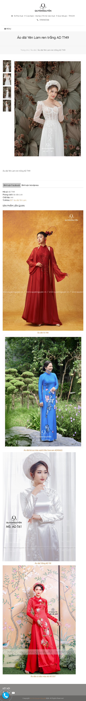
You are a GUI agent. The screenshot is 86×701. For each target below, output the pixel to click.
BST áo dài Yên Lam (18, 200)
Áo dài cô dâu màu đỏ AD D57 (43, 676)
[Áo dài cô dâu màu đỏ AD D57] (43, 619)
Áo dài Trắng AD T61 (43, 563)
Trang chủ (25, 50)
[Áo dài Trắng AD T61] (43, 506)
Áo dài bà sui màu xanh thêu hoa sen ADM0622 (43, 450)
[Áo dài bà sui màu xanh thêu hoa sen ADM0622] (43, 391)
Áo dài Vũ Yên (43, 333)
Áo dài (33, 50)
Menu (8, 29)
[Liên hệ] (5, 695)
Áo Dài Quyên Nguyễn (38, 698)
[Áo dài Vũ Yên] (43, 270)
